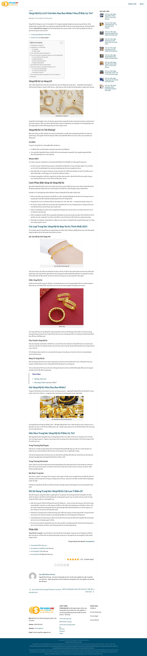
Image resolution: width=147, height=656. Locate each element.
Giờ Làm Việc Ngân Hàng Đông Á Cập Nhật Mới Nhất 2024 (111, 49)
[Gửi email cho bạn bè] (61, 565)
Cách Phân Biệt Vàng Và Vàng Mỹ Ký (40, 53)
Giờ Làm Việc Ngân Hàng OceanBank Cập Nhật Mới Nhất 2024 (111, 33)
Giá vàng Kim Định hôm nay (39, 545)
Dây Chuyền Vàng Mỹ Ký (40, 61)
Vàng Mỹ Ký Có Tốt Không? (38, 47)
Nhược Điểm (37, 51)
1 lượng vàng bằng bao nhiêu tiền (40, 34)
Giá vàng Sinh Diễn (36, 554)
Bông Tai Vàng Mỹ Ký (39, 62)
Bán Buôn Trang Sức (39, 72)
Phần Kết (33, 76)
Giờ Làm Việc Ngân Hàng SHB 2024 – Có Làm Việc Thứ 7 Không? (111, 25)
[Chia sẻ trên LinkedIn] (68, 565)
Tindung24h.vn (90, 541)
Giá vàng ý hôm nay (41, 382)
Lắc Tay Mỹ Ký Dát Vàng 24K (41, 57)
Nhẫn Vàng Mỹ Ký (38, 59)
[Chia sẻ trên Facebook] (55, 565)
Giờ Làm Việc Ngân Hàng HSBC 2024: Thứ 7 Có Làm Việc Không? (111, 72)
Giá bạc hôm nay (35, 37)
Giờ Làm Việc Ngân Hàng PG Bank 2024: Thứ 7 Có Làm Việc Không (111, 64)
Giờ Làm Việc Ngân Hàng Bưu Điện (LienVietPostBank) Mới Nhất (110, 88)
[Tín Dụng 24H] (9, 3)
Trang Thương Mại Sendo (40, 70)
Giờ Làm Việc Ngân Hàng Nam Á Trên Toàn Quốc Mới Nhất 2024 (111, 41)
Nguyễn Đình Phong (47, 18)
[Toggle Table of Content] (61, 42)
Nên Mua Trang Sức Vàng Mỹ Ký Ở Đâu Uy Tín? (43, 67)
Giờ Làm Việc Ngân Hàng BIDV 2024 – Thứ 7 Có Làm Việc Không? (110, 16)
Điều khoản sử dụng (65, 621)
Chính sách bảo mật (65, 618)
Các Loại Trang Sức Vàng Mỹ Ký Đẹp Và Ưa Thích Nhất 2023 (47, 55)
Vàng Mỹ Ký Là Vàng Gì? (37, 45)
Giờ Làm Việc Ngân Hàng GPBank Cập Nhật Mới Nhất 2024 (111, 56)
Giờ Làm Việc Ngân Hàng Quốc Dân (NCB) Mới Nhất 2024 (111, 79)
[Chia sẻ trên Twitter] (58, 565)
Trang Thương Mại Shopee (40, 68)
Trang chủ (132, 4)
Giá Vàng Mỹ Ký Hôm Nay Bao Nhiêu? (41, 64)
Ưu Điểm (36, 49)
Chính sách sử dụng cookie (67, 624)
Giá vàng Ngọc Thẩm (37, 551)
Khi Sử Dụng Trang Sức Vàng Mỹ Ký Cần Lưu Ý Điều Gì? (45, 74)
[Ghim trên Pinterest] (64, 565)
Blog (142, 4)
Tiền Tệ (31, 10)
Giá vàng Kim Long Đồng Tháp (39, 548)
